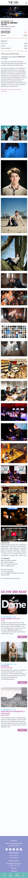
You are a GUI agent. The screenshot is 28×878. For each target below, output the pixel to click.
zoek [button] (23, 876)
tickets (22, 637)
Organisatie (14, 871)
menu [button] (4, 876)
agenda (10, 876)
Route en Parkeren (14, 855)
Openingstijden (14, 857)
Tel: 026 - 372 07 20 (14, 865)
